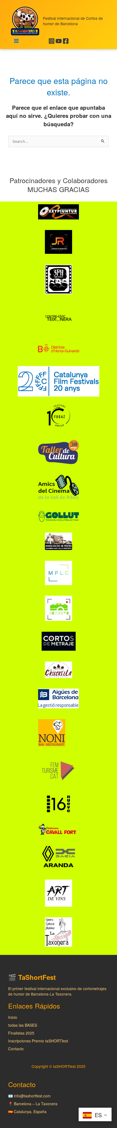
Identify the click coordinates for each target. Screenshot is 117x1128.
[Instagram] (51, 41)
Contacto (16, 1048)
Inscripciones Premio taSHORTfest (38, 1040)
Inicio (12, 1017)
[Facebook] (66, 41)
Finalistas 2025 (21, 1033)
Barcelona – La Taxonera (35, 1103)
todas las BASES (22, 1025)
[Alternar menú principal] (16, 41)
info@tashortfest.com (32, 1095)
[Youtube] (59, 41)
